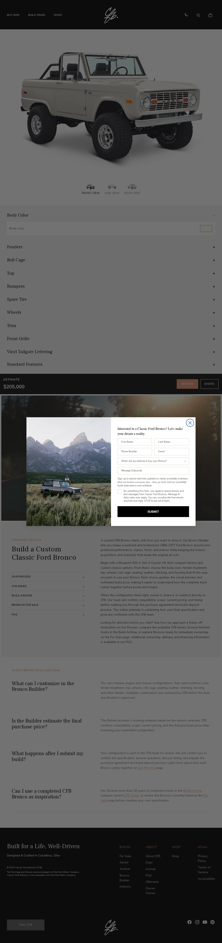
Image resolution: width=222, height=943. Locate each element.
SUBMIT (153, 511)
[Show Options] (185, 461)
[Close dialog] (190, 423)
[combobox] (152, 461)
